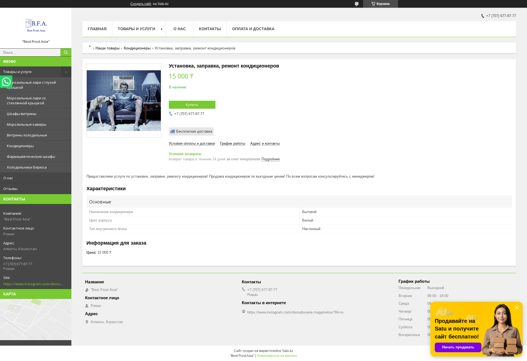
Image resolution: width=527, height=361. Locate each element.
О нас (8, 177)
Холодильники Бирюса (27, 167)
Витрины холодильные (27, 135)
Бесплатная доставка (194, 131)
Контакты (210, 29)
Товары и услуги (17, 71)
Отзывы (10, 188)
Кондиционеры (20, 145)
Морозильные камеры (26, 124)
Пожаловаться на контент (277, 356)
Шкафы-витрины (22, 113)
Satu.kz (287, 351)
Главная (97, 29)
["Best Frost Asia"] (35, 25)
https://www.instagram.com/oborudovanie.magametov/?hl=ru (33, 283)
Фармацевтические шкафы (31, 156)
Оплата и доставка (253, 29)
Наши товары (108, 48)
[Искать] (65, 52)
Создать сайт (141, 4)
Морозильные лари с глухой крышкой (31, 85)
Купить (192, 104)
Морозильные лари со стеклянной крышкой (26, 100)
